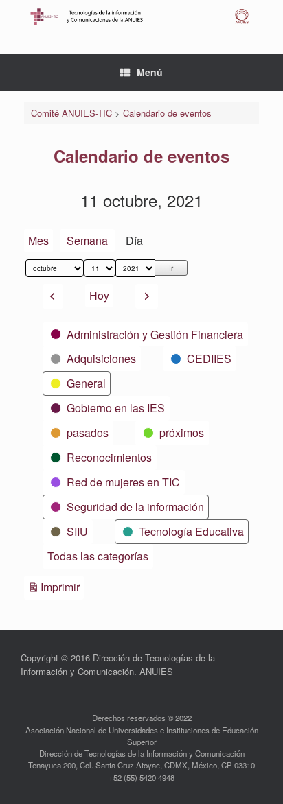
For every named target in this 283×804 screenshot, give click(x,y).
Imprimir (62, 586)
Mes (38, 240)
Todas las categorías (97, 556)
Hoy (99, 295)
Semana (87, 240)
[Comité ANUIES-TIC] (141, 16)
